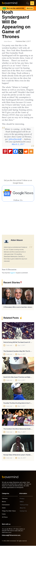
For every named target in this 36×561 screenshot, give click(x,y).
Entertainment (6, 520)
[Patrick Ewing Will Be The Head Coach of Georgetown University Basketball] (18, 344)
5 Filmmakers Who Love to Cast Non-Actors (18, 320)
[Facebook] (15, 164)
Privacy (22, 514)
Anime (4, 523)
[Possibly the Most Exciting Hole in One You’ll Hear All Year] (18, 404)
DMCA (22, 517)
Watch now (30, 8)
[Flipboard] (10, 164)
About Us (22, 523)
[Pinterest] (5, 164)
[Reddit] (25, 164)
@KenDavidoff (12, 152)
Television (5, 514)
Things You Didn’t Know (9, 526)
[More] (31, 164)
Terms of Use (24, 520)
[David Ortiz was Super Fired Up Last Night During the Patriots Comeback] (18, 378)
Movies (4, 517)
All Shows (5, 532)
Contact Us (23, 526)
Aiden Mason (8, 41)
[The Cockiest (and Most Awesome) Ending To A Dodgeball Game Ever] (18, 430)
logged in (13, 286)
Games (4, 529)
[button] (32, 3)
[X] (20, 164)
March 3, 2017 (18, 157)
